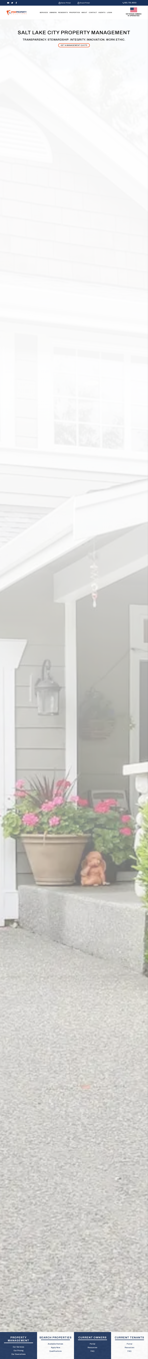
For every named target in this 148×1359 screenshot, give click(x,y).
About (84, 12)
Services (44, 12)
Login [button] (109, 12)
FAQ (92, 1351)
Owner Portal (66, 3)
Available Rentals (55, 1344)
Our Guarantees (18, 1354)
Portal (92, 1344)
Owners (53, 12)
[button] (8, 3)
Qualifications (55, 1351)
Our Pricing (18, 1351)
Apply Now (55, 1348)
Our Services (18, 1347)
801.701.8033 (130, 3)
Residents (63, 12)
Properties (74, 12)
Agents (101, 12)
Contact (93, 12)
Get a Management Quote (74, 45)
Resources (92, 1348)
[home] (16, 12)
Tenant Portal (85, 3)
